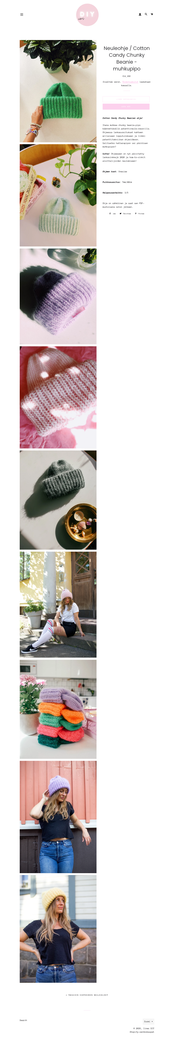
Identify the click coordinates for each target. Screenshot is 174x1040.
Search (23, 1020)
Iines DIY (148, 1028)
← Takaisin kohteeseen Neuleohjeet (87, 995)
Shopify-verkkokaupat (142, 1032)
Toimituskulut (130, 82)
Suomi (147, 1021)
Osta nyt (126, 107)
